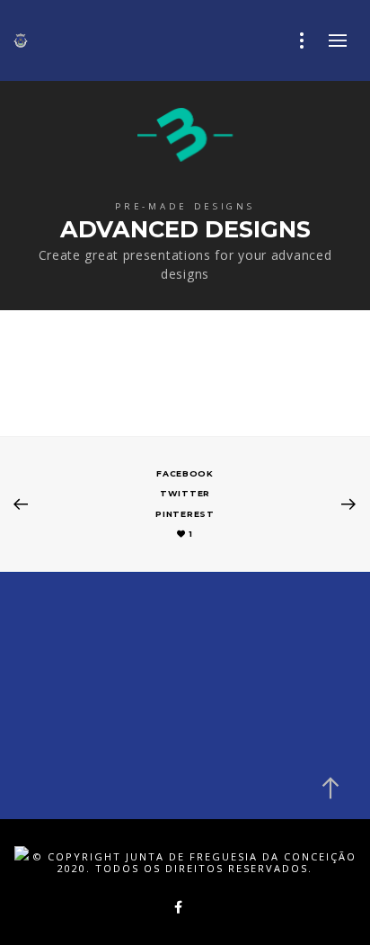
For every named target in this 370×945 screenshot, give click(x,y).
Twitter (185, 493)
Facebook (185, 473)
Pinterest (184, 514)
